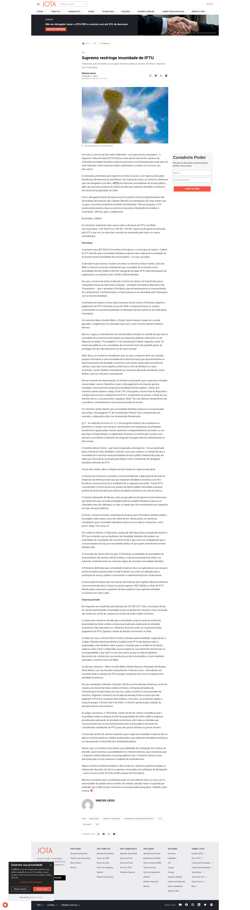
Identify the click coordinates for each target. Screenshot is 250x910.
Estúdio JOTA (197, 853)
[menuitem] (42, 11)
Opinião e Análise (175, 877)
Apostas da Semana (78, 853)
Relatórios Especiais (105, 877)
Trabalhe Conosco (69, 905)
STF (169, 863)
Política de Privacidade (201, 863)
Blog (193, 886)
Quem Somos (197, 882)
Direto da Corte (103, 863)
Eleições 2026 (173, 891)
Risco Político (75, 863)
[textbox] (71, 4)
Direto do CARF (103, 858)
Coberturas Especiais (176, 882)
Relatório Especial (127, 872)
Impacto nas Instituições (80, 858)
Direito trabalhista (175, 886)
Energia (171, 872)
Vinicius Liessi (89, 73)
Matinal (100, 872)
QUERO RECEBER (192, 189)
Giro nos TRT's (126, 868)
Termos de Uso (198, 877)
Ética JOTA (196, 858)
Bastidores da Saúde (152, 858)
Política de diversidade (201, 868)
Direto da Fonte (126, 863)
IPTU (116, 183)
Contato (50, 905)
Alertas (73, 868)
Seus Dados (196, 872)
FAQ (39, 905)
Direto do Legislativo (105, 868)
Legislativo (172, 858)
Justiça (171, 868)
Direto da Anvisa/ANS (152, 863)
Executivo (172, 853)
